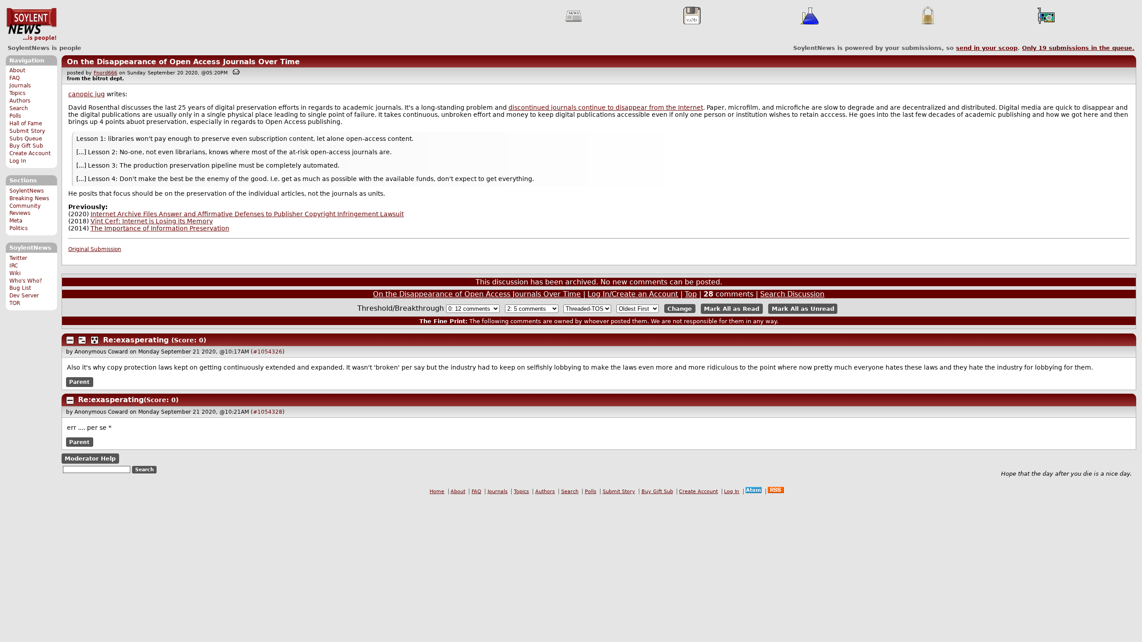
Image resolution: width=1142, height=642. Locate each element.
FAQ (14, 78)
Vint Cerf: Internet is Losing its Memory (152, 221)
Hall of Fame (25, 123)
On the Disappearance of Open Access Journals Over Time (183, 62)
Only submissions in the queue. (1078, 48)
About (17, 70)
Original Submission (94, 249)
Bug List (20, 288)
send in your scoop (987, 48)
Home (437, 491)
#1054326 (267, 352)
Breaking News (29, 198)
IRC (13, 266)
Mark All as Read (731, 308)
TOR (14, 303)
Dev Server (24, 295)
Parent (79, 382)
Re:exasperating (136, 340)
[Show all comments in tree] (95, 340)
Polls (15, 116)
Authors (19, 101)
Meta (15, 221)
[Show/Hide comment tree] (82, 340)
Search (18, 108)
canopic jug (86, 94)
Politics (18, 228)
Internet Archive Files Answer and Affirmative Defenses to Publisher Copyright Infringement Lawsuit (247, 214)
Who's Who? (25, 281)
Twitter (18, 258)
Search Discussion (792, 294)
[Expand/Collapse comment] (70, 340)
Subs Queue (25, 139)
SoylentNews (31, 24)
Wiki (15, 273)
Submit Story (27, 131)
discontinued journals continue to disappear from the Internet (606, 107)
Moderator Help (90, 458)
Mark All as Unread (803, 308)
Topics (17, 93)
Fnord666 (105, 73)
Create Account (30, 153)
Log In (17, 161)
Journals (20, 85)
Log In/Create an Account (633, 294)
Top (691, 294)
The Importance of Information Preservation (160, 228)
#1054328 (267, 412)
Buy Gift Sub (26, 146)
